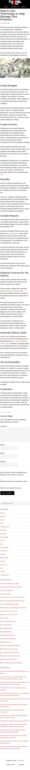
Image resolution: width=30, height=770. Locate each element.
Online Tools (3, 551)
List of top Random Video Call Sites (12, 587)
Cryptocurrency (4, 526)
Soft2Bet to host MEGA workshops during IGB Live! (14, 721)
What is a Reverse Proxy (9, 659)
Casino (2, 520)
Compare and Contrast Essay (10, 652)
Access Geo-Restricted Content (11, 656)
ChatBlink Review (7, 628)
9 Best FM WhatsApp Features (10, 583)
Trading (2, 571)
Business (3, 516)
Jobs (1, 544)
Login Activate (4, 547)
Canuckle (5, 618)
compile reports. (13, 233)
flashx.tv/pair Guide (7, 590)
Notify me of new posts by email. (10, 488)
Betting (2, 513)
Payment (2, 554)
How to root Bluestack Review (10, 645)
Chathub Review (7, 625)
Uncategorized (4, 575)
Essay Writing (4, 537)
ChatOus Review (7, 631)
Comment (4, 426)
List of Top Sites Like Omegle (10, 604)
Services (2, 561)
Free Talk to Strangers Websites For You (13, 600)
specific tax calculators (13, 291)
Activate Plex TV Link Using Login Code (13, 597)
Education (3, 533)
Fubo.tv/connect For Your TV (10, 611)
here (1, 174)
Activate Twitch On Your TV (10, 614)
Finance (2, 540)
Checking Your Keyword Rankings (12, 662)
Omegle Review (6, 594)
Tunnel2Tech (15, 2)
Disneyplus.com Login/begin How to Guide (14, 607)
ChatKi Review (6, 642)
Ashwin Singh (6, 23)
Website (3, 461)
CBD (1, 523)
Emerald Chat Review (8, 635)
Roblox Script (4, 557)
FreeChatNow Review (8, 621)
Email (2, 453)
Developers (3, 530)
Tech (9, 412)
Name (2, 445)
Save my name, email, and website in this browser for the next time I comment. (13, 474)
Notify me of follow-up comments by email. (13, 481)
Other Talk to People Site (9, 638)
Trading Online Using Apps (10, 649)
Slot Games (3, 564)
